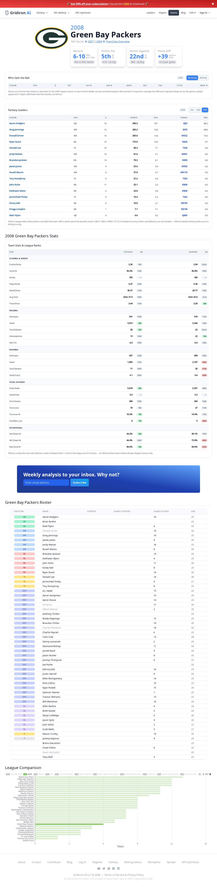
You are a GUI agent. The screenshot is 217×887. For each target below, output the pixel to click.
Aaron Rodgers (17, 123)
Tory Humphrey (17, 178)
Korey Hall (14, 203)
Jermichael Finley (18, 196)
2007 (91, 41)
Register (97, 862)
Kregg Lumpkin (17, 209)
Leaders (151, 12)
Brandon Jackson (18, 160)
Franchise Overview (118, 41)
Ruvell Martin (16, 172)
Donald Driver (16, 135)
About (21, 862)
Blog (183, 12)
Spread (171, 862)
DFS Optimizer (83, 12)
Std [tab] (191, 110)
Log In (82, 862)
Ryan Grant (15, 141)
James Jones (15, 166)
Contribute (54, 862)
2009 (99, 41)
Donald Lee (15, 147)
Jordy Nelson (15, 154)
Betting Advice (133, 862)
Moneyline (154, 862)
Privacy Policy (135, 875)
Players (162, 12)
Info (192, 12)
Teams (173, 12)
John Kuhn (14, 184)
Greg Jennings (16, 129)
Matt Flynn (15, 215)
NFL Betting (60, 12)
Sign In (203, 12)
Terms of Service (114, 875)
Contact (36, 862)
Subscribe (79, 482)
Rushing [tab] (203, 77)
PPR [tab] (205, 110)
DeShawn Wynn (17, 190)
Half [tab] (198, 110)
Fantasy (41, 12)
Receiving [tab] (192, 77)
